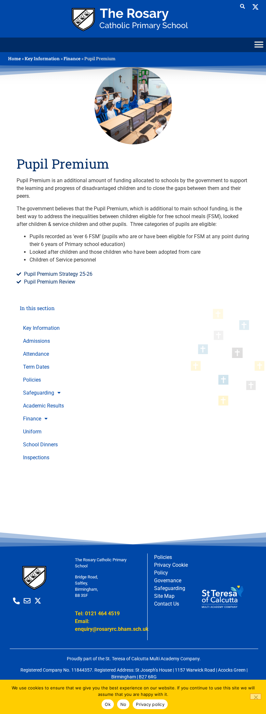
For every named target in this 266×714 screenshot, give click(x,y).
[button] (258, 45)
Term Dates (36, 367)
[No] (255, 696)
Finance (72, 58)
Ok (108, 704)
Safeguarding (38, 393)
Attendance (36, 354)
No (123, 704)
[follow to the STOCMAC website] (222, 597)
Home (14, 58)
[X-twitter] (255, 7)
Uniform (32, 432)
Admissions (36, 341)
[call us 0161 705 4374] (16, 600)
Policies (32, 380)
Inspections (36, 458)
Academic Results (43, 406)
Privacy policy (150, 704)
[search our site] (242, 6)
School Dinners (40, 445)
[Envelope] (27, 600)
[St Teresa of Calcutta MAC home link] (133, 18)
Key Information (42, 58)
